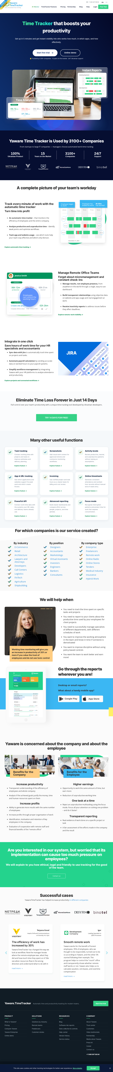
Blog (81, 7)
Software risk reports (66, 1025)
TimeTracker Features (49, 7)
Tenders (90, 566)
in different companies (78, 900)
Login (95, 7)
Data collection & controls (68, 1029)
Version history (64, 1036)
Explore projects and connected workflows (22, 380)
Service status (64, 1039)
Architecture (21, 555)
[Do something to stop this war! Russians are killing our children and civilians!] (5, 5)
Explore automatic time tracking (18, 247)
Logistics (19, 573)
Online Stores (93, 562)
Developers (20, 565)
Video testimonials (92, 1032)
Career (88, 1046)
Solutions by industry (39, 1022)
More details (77, 1068)
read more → (17, 968)
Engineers (55, 566)
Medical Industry (94, 570)
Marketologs (56, 555)
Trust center (90, 1025)
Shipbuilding (21, 585)
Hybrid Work (92, 578)
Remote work (93, 555)
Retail (17, 551)
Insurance (91, 574)
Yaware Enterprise (11, 1032)
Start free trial (101, 1003)
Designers (55, 547)
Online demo (70, 53)
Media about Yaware (93, 1039)
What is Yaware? (10, 1022)
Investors (55, 562)
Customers (90, 1029)
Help (88, 7)
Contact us (56, 876)
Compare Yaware (11, 1029)
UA (106, 2)
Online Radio (92, 558)
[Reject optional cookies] (110, 1068)
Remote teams (37, 1025)
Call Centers (21, 569)
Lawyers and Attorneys (21, 560)
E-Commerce (21, 547)
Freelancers (92, 551)
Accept (93, 1068)
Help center (63, 1032)
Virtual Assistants (59, 558)
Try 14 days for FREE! (56, 418)
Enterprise (91, 547)
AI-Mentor (35, 7)
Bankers (54, 570)
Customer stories (38, 1032)
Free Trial (103, 7)
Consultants (56, 574)
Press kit (89, 1042)
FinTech (18, 577)
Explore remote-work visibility (70, 315)
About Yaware (91, 1022)
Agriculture (20, 581)
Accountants (56, 551)
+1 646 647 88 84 (93, 2)
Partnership (71, 7)
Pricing (62, 7)
